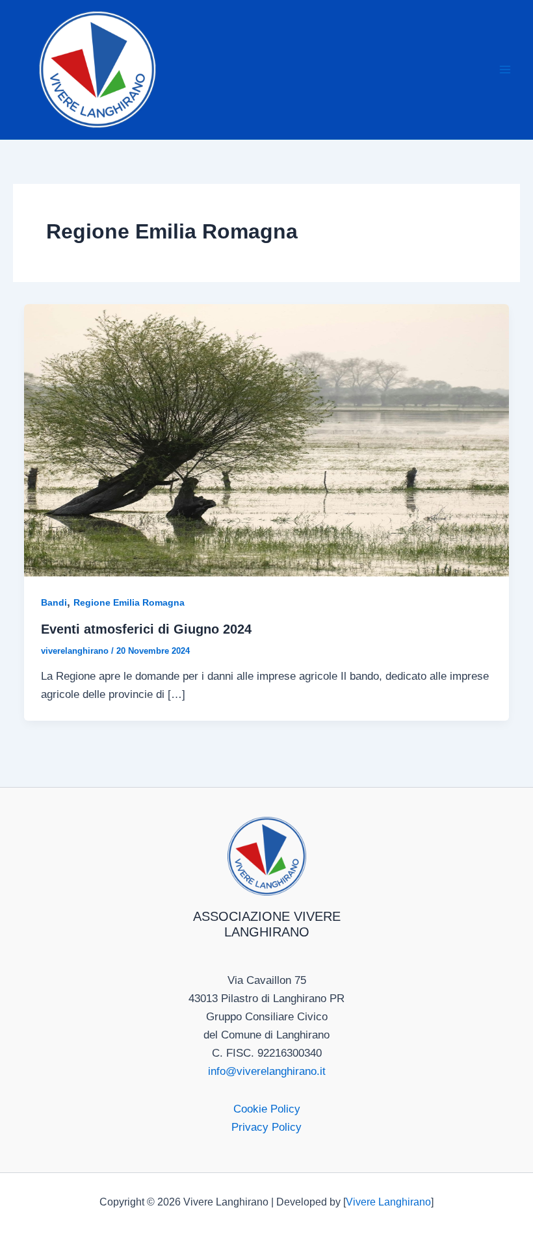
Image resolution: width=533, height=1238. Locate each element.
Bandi (54, 602)
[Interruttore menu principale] (506, 69)
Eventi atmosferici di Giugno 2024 (146, 629)
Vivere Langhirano (388, 1201)
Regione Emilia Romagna (129, 602)
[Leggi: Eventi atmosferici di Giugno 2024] (266, 439)
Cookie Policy (266, 1109)
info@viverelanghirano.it (267, 1071)
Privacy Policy (266, 1127)
